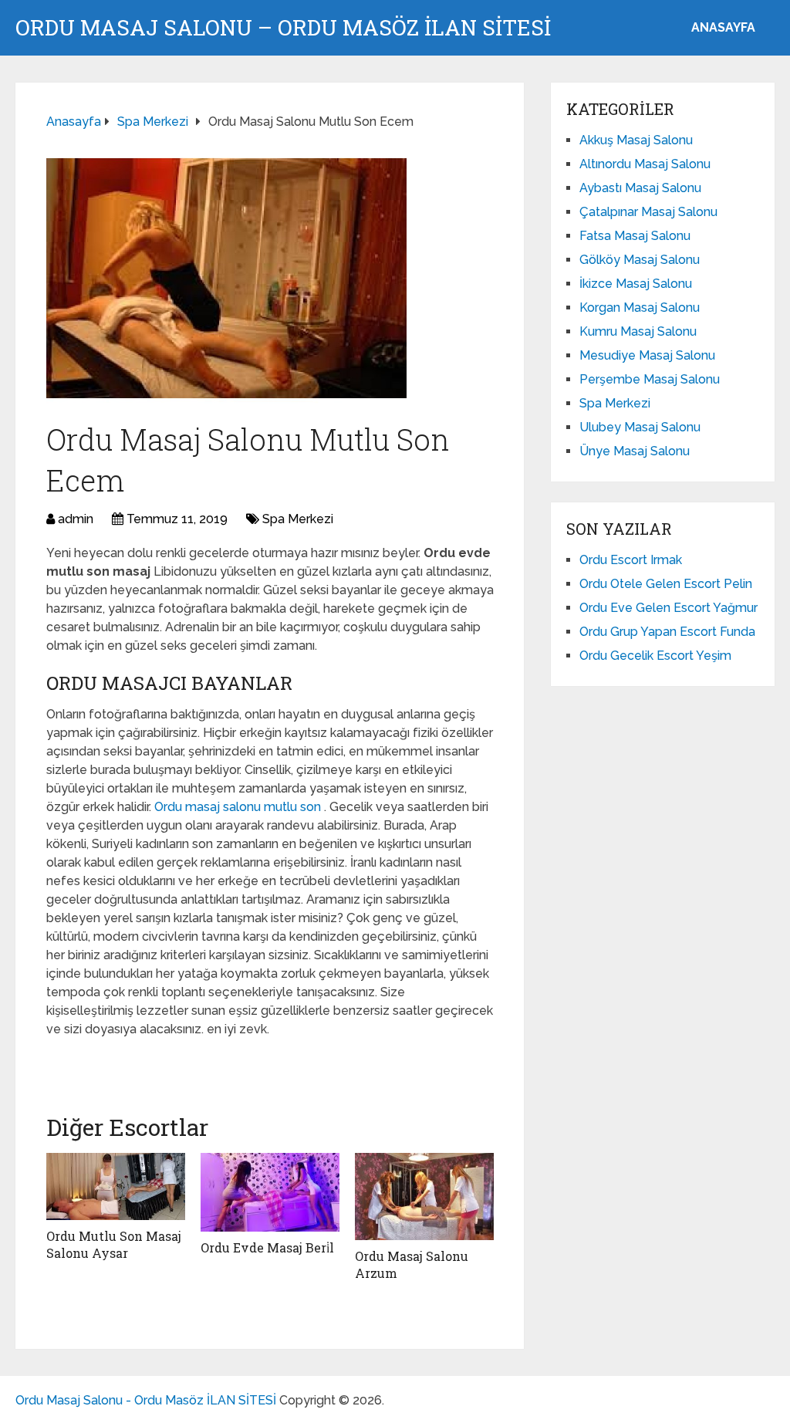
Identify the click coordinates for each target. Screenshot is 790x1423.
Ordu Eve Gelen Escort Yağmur (668, 607)
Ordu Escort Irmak (630, 560)
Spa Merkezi (297, 519)
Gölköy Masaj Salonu (639, 259)
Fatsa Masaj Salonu (634, 235)
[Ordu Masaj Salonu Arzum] (424, 1196)
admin (75, 519)
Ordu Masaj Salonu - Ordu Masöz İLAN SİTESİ (145, 1400)
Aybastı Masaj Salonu (640, 188)
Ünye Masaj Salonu (634, 451)
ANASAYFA (723, 27)
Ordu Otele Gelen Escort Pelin (665, 583)
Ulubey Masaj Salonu (640, 427)
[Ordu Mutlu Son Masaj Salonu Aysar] (115, 1186)
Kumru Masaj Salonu (638, 331)
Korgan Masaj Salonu (639, 307)
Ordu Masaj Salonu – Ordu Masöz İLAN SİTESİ (283, 28)
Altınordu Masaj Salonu (645, 164)
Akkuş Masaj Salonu (636, 140)
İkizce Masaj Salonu (635, 283)
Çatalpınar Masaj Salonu (648, 211)
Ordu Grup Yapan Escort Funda (667, 631)
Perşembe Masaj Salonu (649, 379)
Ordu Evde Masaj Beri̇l (267, 1247)
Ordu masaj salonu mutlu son (239, 806)
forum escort (88, 1063)
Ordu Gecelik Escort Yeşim (655, 655)
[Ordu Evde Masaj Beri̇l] (270, 1192)
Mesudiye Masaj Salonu (647, 355)
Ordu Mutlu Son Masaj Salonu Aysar (113, 1244)
